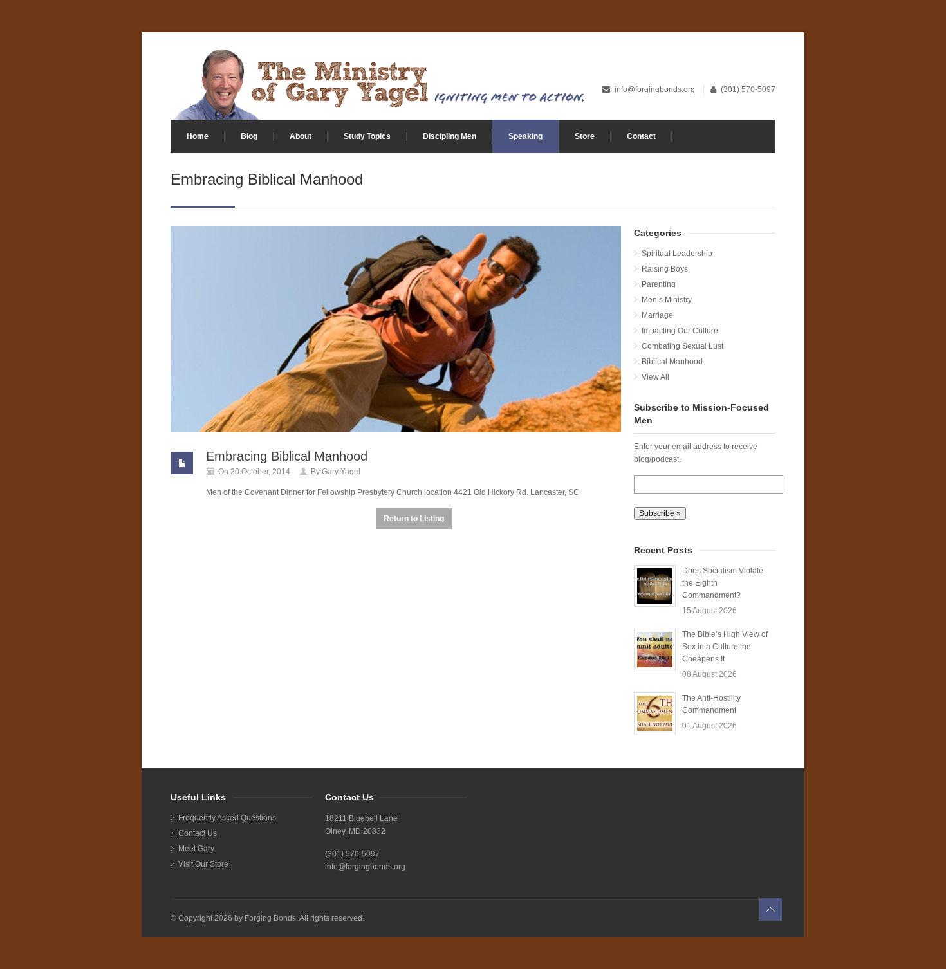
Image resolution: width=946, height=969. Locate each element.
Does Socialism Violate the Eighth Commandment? (722, 583)
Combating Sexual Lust (682, 346)
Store (585, 136)
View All (655, 377)
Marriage (657, 315)
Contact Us (197, 833)
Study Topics (367, 136)
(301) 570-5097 (748, 89)
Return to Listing (414, 518)
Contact (641, 136)
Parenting (659, 284)
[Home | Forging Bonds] (378, 83)
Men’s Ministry (667, 299)
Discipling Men (449, 136)
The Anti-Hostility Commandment (711, 704)
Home (198, 136)
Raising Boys (665, 268)
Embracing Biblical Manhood (286, 456)
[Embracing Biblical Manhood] (396, 329)
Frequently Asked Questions (227, 817)
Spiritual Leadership (677, 253)
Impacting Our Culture (680, 330)
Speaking (525, 136)
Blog (249, 136)
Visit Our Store (203, 864)
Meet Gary (196, 848)
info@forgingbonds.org (656, 89)
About (300, 136)
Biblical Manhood (672, 361)
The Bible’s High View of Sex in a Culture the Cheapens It (725, 646)
